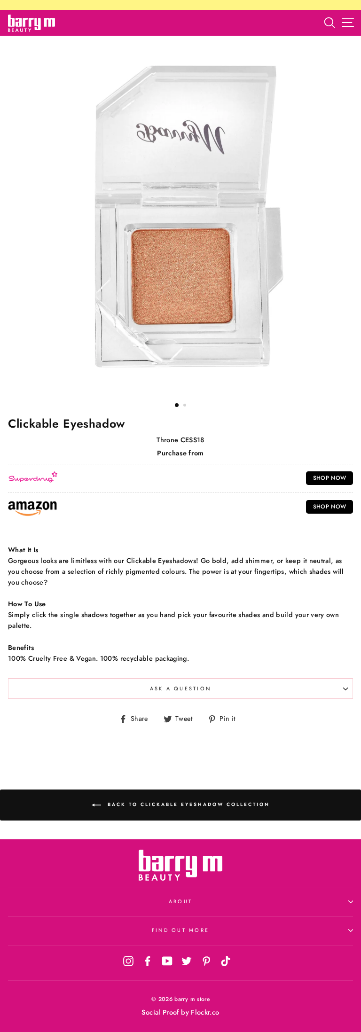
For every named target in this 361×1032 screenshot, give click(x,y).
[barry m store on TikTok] (225, 960)
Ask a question (181, 688)
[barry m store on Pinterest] (206, 960)
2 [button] (185, 406)
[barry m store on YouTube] (167, 960)
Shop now (329, 478)
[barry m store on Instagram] (128, 960)
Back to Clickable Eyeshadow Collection (187, 804)
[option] (180, 215)
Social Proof (160, 1012)
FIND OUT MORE (180, 930)
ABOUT (180, 901)
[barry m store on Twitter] (186, 960)
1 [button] (177, 405)
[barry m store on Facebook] (147, 960)
